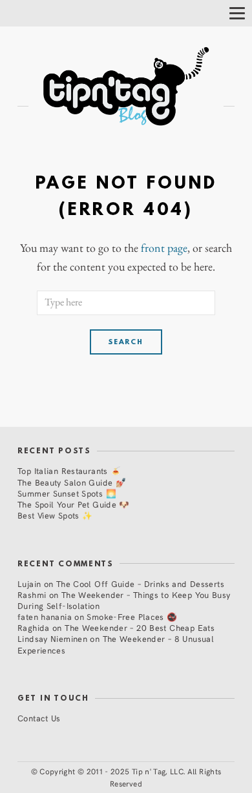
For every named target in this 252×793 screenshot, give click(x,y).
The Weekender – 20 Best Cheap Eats (140, 627)
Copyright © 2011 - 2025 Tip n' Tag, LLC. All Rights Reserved (130, 777)
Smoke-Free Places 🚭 (132, 616)
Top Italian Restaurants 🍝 (69, 470)
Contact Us (39, 717)
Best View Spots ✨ (54, 515)
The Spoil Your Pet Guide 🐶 (73, 504)
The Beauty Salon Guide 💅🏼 (71, 482)
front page (164, 248)
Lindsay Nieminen (52, 638)
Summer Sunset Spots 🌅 (66, 493)
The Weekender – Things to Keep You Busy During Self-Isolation (124, 600)
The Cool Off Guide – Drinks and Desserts (140, 583)
